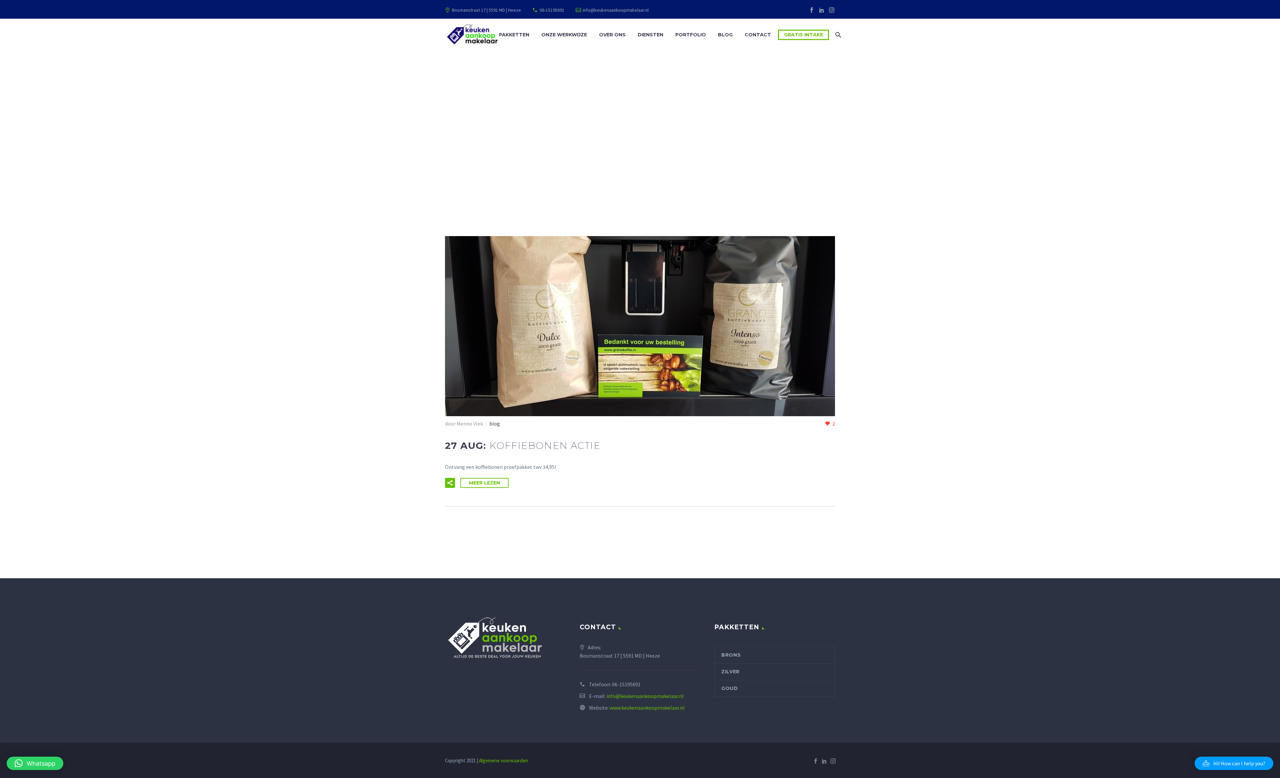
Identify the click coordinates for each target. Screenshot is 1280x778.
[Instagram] (832, 10)
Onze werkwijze (564, 35)
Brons (731, 655)
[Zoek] (837, 35)
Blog (725, 35)
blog (494, 423)
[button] (450, 483)
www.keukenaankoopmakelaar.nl (647, 707)
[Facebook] (812, 10)
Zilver (730, 672)
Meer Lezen (484, 483)
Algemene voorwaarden (503, 760)
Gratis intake (803, 35)
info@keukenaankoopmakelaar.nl (616, 10)
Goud (729, 688)
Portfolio (690, 35)
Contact (758, 35)
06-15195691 (552, 10)
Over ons (612, 35)
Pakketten (514, 35)
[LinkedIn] (822, 10)
